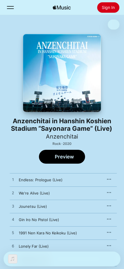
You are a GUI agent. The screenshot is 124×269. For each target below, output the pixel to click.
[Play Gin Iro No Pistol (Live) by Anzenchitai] (13, 219)
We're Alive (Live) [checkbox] (34, 193)
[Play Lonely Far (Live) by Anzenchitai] (13, 246)
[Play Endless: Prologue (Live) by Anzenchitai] (13, 179)
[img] (62, 7)
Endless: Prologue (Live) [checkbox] (41, 180)
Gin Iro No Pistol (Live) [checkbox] (39, 219)
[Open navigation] (10, 7)
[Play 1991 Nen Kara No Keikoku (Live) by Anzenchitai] (13, 233)
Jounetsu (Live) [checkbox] (33, 206)
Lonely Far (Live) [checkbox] (34, 246)
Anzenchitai (62, 136)
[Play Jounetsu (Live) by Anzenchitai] (13, 206)
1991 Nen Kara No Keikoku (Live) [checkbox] (48, 233)
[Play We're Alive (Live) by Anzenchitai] (13, 193)
